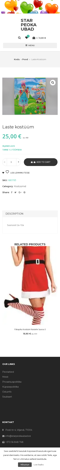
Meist (5, 376)
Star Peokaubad (28, 24)
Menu (31, 45)
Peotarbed (8, 371)
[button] (53, 82)
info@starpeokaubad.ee (18, 436)
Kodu (17, 59)
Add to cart (43, 162)
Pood (25, 59)
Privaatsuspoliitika (11, 381)
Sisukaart (7, 396)
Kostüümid (20, 186)
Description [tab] (14, 213)
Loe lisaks (39, 464)
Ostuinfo (7, 391)
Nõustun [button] (24, 464)
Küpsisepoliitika (10, 386)
